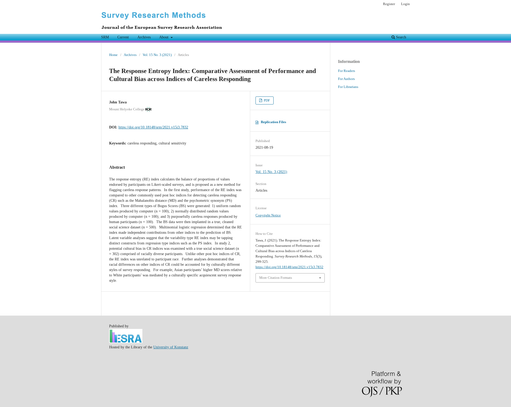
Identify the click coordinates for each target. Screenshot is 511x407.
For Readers (346, 71)
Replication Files (273, 122)
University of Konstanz (170, 347)
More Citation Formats (275, 278)
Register (389, 4)
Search (400, 37)
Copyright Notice (268, 215)
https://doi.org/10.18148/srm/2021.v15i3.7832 (153, 127)
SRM (105, 37)
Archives (144, 37)
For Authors (346, 79)
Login (405, 4)
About (164, 37)
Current (123, 37)
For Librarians (348, 87)
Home (113, 55)
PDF (266, 100)
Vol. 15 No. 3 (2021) (157, 55)
